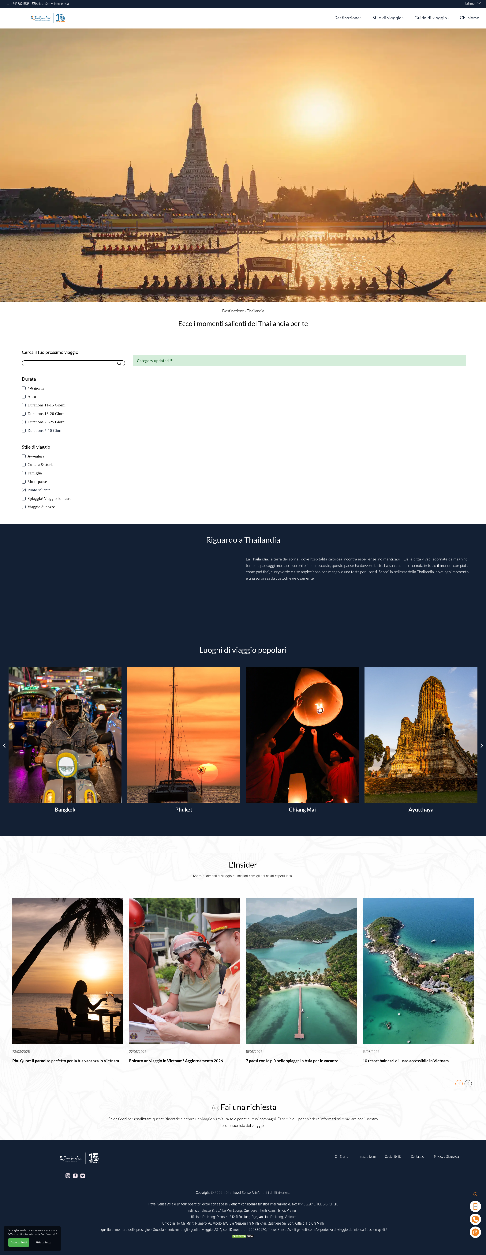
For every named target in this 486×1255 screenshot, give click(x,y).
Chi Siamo (341, 1157)
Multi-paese (37, 481)
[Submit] (119, 363)
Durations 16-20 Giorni (47, 413)
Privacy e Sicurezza (446, 1157)
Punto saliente (39, 490)
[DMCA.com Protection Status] (243, 1236)
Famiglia (35, 473)
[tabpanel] (67, 983)
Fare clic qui (287, 1118)
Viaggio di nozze (41, 507)
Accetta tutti (19, 1242)
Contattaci (417, 1157)
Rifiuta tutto (43, 1242)
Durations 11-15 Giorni (46, 405)
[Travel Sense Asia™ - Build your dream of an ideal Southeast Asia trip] (48, 18)
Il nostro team (367, 1157)
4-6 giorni (36, 388)
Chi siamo (469, 18)
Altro (32, 396)
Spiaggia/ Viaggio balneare (49, 498)
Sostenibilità (393, 1157)
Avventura (36, 456)
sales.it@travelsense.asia (52, 4)
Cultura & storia (41, 464)
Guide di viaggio (430, 18)
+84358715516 (20, 4)
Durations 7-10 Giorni (46, 430)
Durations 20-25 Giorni (47, 422)
